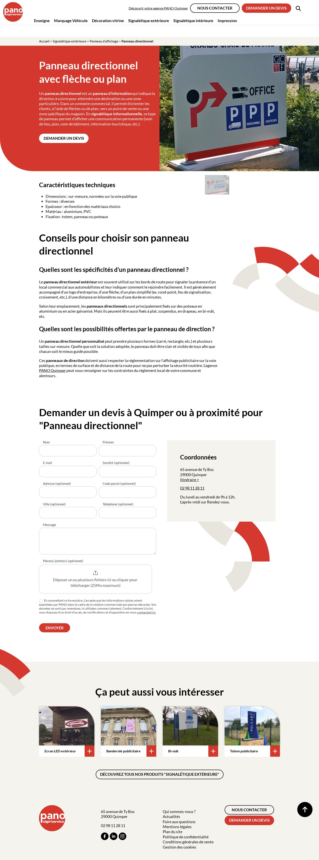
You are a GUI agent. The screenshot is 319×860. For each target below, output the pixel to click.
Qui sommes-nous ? (179, 811)
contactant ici (146, 612)
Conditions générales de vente (188, 841)
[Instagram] (122, 836)
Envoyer (55, 627)
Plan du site (172, 831)
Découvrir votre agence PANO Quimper (158, 8)
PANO (45, 370)
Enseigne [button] (42, 20)
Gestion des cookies (179, 847)
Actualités (171, 816)
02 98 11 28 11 (192, 488)
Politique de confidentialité (186, 836)
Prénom (108, 442)
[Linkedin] (113, 836)
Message (49, 525)
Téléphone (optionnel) (118, 504)
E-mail (47, 463)
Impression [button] (227, 20)
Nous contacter (214, 8)
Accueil (44, 41)
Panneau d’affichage (104, 41)
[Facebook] (105, 836)
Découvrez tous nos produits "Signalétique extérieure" (159, 774)
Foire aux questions (179, 821)
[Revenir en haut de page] (304, 809)
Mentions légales (177, 826)
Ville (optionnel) (54, 504)
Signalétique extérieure (69, 41)
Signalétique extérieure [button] (148, 20)
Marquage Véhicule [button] (71, 20)
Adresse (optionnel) (57, 483)
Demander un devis (266, 8)
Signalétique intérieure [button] (193, 20)
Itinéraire (188, 479)
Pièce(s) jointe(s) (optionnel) (63, 561)
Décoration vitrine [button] (108, 20)
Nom (46, 442)
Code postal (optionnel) (119, 483)
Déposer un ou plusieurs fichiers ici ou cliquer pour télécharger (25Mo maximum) (95, 582)
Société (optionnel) (116, 463)
